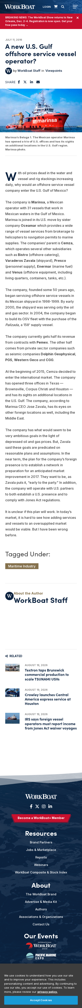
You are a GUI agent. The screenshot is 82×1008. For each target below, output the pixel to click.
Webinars (41, 865)
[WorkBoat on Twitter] (37, 806)
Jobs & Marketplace (41, 850)
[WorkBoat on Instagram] (44, 806)
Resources (41, 832)
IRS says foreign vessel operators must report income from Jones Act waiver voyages (51, 723)
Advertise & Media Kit (41, 901)
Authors (41, 909)
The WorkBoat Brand (41, 894)
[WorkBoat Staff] (8, 71)
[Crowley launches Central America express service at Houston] (12, 692)
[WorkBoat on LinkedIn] (49, 806)
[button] (19, 82)
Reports (41, 857)
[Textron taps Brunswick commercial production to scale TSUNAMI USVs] (12, 668)
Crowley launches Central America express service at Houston (48, 699)
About (41, 884)
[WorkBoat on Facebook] (31, 806)
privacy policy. (47, 991)
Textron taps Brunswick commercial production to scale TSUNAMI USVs (47, 674)
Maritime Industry (22, 566)
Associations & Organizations (41, 917)
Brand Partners (41, 842)
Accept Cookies (41, 1000)
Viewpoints (53, 70)
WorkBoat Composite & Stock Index (41, 872)
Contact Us (41, 924)
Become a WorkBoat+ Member (41, 818)
